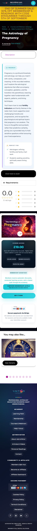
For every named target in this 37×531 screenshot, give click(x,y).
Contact (18, 454)
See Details (10, 363)
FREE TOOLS (18, 428)
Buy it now (18, 295)
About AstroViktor (18, 439)
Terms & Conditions (18, 504)
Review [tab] (18, 188)
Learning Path (18, 414)
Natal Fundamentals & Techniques (22, 29)
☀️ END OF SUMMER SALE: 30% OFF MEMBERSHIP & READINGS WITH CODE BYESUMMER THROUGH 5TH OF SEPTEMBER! (17, 13)
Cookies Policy (18, 494)
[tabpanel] (18, 114)
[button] (7, 377)
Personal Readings (18, 449)
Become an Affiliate (18, 469)
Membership (18, 419)
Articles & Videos (18, 444)
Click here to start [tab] (12, 174)
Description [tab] (10, 55)
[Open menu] (33, 3)
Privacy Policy (18, 499)
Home (4, 27)
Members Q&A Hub (18, 465)
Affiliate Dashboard (18, 474)
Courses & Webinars (18, 423)
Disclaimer (18, 509)
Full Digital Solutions (21, 528)
